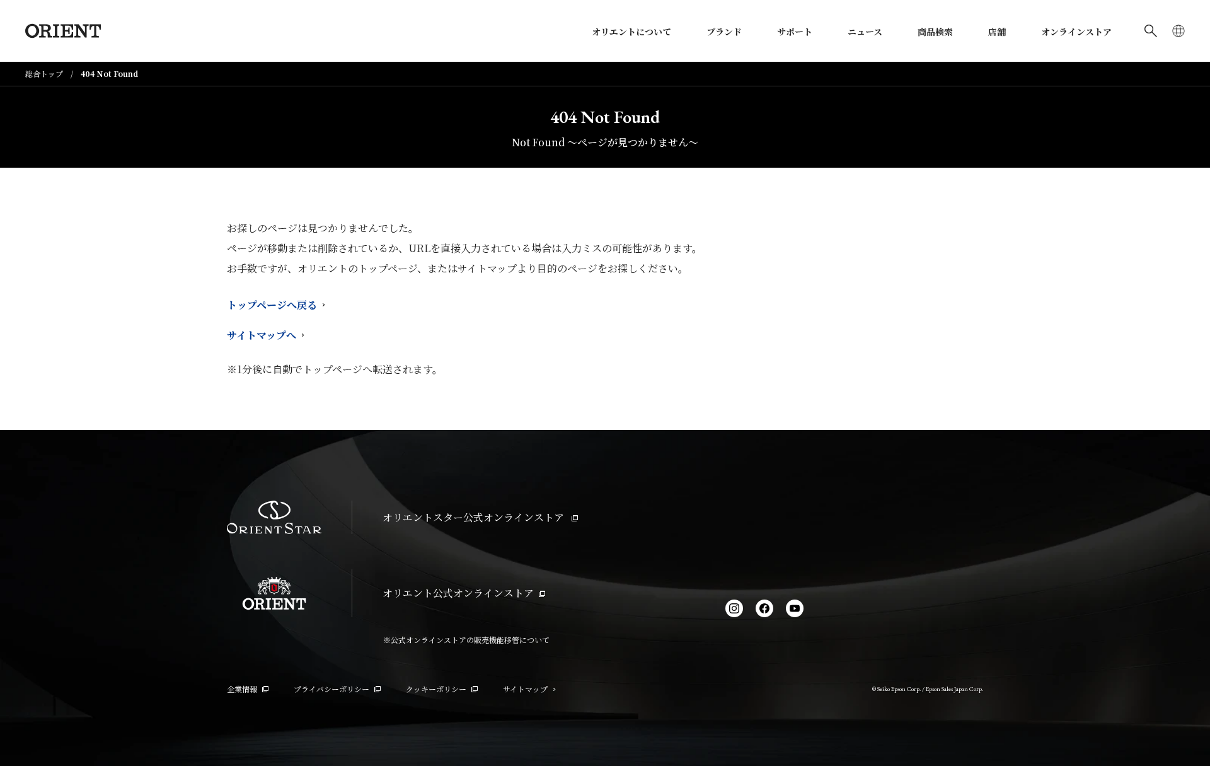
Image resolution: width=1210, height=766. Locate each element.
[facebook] (764, 608)
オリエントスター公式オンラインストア (475, 517)
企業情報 (242, 688)
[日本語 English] (1178, 31)
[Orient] (63, 31)
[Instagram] (734, 608)
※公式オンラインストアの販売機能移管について (466, 639)
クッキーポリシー (436, 688)
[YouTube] (795, 608)
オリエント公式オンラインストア (458, 593)
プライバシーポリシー (331, 688)
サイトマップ (525, 688)
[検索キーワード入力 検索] (1150, 31)
